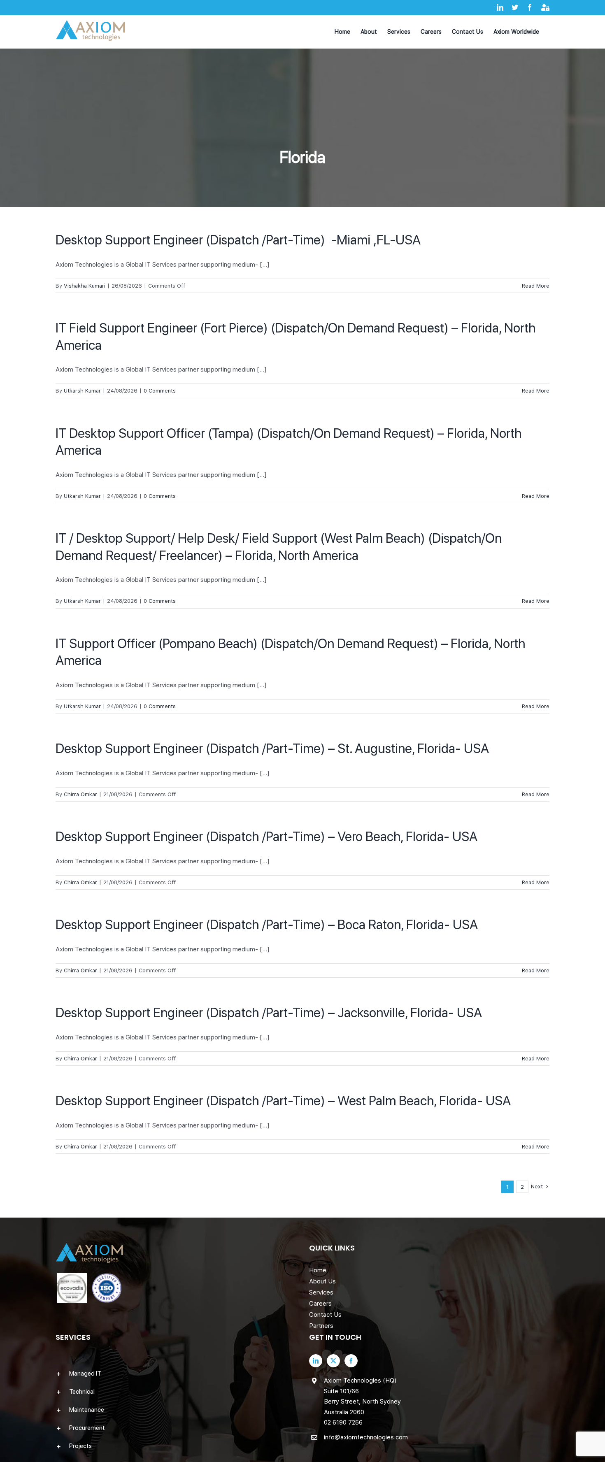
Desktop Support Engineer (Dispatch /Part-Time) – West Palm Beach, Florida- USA (283, 1101)
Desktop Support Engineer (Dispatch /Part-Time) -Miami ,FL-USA (238, 240)
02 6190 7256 (343, 1422)
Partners (321, 1326)
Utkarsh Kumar (82, 391)
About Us (322, 1281)
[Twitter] (333, 1360)
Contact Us (325, 1314)
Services (321, 1292)
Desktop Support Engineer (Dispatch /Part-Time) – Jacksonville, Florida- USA (269, 1012)
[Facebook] (351, 1360)
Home (317, 1270)
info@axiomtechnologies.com (366, 1437)
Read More (535, 286)
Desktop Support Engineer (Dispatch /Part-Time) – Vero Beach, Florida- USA (266, 836)
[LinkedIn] (315, 1360)
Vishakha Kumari (84, 286)
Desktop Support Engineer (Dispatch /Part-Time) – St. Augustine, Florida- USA (272, 748)
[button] (176, 1373)
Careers (320, 1303)
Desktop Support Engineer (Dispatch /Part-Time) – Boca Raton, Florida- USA (267, 924)
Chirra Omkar (80, 794)
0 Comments (160, 391)
